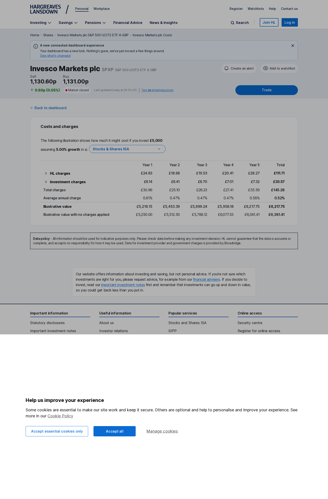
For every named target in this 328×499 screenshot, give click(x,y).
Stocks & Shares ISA (111, 149)
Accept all (114, 431)
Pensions (93, 23)
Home (34, 35)
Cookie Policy (60, 416)
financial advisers (206, 279)
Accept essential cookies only (57, 431)
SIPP (172, 331)
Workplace (101, 9)
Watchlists (256, 9)
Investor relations (113, 331)
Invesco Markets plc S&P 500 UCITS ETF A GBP (93, 35)
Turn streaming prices (157, 90)
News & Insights (164, 22)
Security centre (250, 323)
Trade (267, 90)
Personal (82, 9)
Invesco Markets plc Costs (152, 35)
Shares (48, 35)
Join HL (269, 22)
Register (236, 9)
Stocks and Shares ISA (187, 323)
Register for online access (259, 331)
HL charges (60, 173)
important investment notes (123, 284)
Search (242, 23)
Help (272, 9)
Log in (289, 22)
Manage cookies (162, 431)
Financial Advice (127, 22)
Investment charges (68, 182)
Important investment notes (53, 331)
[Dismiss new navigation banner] (293, 45)
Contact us (289, 9)
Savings (66, 23)
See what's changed (55, 55)
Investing (38, 23)
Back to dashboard (50, 108)
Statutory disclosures (47, 323)
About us (106, 323)
